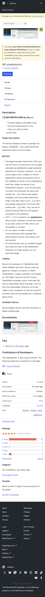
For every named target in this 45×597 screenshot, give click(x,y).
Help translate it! (38, 16)
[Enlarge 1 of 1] (40, 324)
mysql (40, 410)
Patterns (27, 520)
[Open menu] (41, 3)
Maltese (10, 567)
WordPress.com (9, 546)
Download (7, 74)
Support (7, 105)
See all (40, 458)
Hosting (5, 516)
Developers (6, 534)
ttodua (9, 373)
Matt (5, 549)
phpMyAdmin (38, 415)
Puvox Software (11, 68)
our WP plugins (18, 346)
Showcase (28, 508)
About (4, 508)
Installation (8, 94)
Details (7, 82)
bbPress (6, 553)
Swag (27, 538)
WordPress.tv (8, 538)
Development (9, 99)
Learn (4, 527)
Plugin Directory (8, 10)
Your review (7, 458)
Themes (27, 512)
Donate (28, 534)
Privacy (5, 520)
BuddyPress (8, 557)
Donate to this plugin (10, 494)
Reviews (7, 88)
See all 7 (40, 405)
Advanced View (8, 421)
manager (33, 410)
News (4, 512)
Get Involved (29, 527)
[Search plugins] (25, 23)
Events (26, 531)
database (26, 410)
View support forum (10, 475)
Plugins (26, 516)
